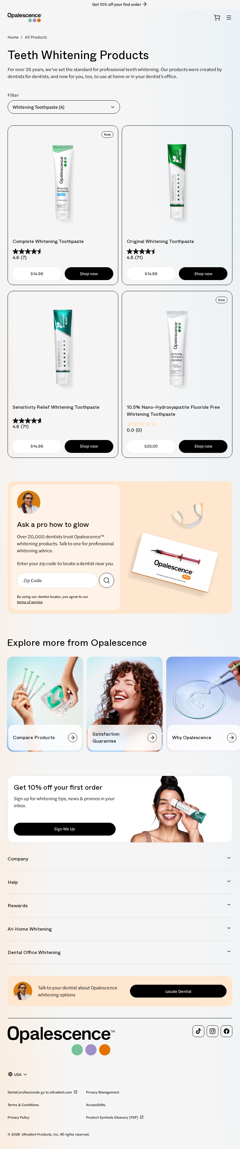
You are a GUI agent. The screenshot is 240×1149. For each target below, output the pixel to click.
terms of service (29, 601)
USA (18, 1074)
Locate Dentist (178, 991)
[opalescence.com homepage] (25, 17)
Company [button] (18, 858)
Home (13, 37)
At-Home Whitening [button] (30, 929)
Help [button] (13, 882)
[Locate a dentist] (106, 580)
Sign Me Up (64, 828)
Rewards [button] (18, 905)
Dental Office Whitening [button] (34, 952)
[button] (228, 17)
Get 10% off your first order (116, 4)
